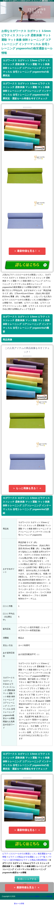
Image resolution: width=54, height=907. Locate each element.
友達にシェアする (27, 879)
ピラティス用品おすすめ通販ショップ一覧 (26, 857)
